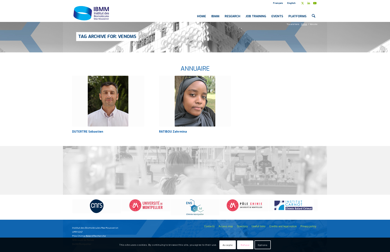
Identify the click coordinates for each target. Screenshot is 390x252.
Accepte (228, 244)
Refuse (245, 244)
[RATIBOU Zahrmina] (195, 101)
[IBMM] (91, 13)
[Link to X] (303, 3)
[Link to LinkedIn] (309, 3)
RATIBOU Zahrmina (173, 132)
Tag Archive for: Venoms (107, 36)
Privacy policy (308, 226)
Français (278, 3)
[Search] (313, 13)
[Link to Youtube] (315, 3)
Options (262, 244)
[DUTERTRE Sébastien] (108, 101)
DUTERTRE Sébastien (87, 132)
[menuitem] (278, 3)
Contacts (209, 226)
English (291, 3)
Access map (226, 226)
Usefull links (258, 226)
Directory (242, 226)
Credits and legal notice (283, 226)
